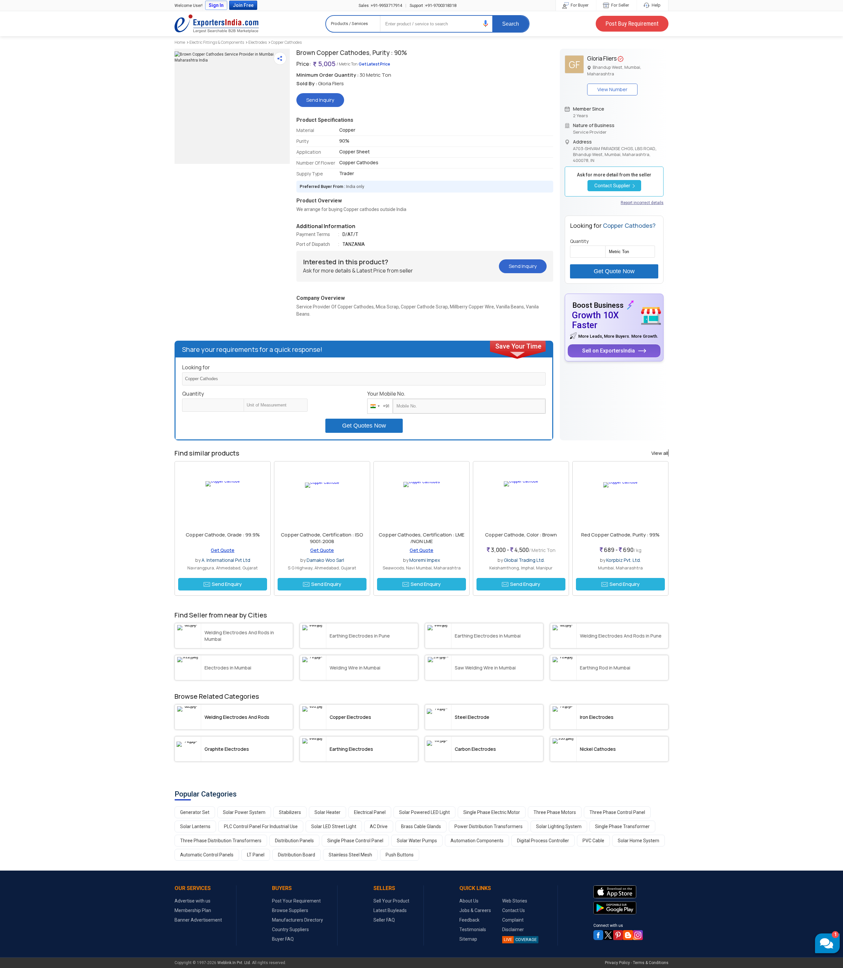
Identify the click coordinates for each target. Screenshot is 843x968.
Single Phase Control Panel (355, 840)
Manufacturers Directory (297, 920)
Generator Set (194, 812)
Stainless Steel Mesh (350, 854)
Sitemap (468, 939)
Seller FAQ (384, 920)
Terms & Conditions (650, 962)
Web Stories (514, 900)
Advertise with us (192, 900)
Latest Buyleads (390, 910)
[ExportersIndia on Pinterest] (618, 935)
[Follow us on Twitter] (608, 935)
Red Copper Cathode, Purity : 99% (620, 534)
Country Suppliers (290, 929)
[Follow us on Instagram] (638, 935)
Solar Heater (327, 812)
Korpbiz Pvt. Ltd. (623, 560)
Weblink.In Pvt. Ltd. (234, 962)
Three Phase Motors (554, 812)
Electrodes (257, 42)
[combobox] (378, 406)
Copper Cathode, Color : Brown (521, 534)
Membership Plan (193, 910)
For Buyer (579, 5)
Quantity (193, 393)
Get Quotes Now (364, 425)
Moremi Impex (424, 560)
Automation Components (476, 840)
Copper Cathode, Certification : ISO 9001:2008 (322, 538)
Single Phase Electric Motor (491, 812)
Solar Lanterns (195, 826)
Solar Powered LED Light (424, 812)
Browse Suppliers (290, 910)
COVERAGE (520, 939)
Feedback (469, 920)
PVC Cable (593, 840)
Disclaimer (513, 929)
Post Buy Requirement (632, 23)
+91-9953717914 (380, 5)
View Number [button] (612, 89)
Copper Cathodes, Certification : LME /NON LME (421, 538)
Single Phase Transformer (622, 826)
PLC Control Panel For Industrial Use (261, 826)
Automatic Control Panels (206, 854)
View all (659, 453)
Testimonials (472, 929)
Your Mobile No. (386, 393)
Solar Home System (638, 840)
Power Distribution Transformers (488, 826)
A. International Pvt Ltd (226, 560)
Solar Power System (244, 812)
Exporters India (217, 23)
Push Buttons (400, 854)
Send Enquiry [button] (227, 584)
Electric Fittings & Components (216, 42)
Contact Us (513, 910)
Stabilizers (290, 812)
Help (656, 5)
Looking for (196, 367)
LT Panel (255, 854)
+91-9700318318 (433, 5)
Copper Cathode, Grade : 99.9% (223, 534)
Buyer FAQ (283, 939)
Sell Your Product (391, 900)
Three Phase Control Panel (617, 812)
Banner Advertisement (198, 920)
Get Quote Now (614, 271)
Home (180, 42)
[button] (485, 23)
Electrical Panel (370, 812)
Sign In (216, 5)
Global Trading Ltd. (524, 560)
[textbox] (276, 405)
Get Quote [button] (222, 550)
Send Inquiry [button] (320, 99)
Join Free (243, 5)
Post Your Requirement (296, 900)
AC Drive (379, 826)
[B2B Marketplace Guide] (628, 935)
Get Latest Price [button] (374, 64)
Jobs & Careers (475, 910)
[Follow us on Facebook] (598, 935)
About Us (468, 900)
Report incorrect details (642, 202)
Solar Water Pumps (417, 840)
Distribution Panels (294, 840)
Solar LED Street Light (333, 826)
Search (510, 24)
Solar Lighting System (559, 826)
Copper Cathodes (286, 42)
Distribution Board (296, 854)
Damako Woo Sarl (325, 560)
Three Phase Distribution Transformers (220, 840)
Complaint (513, 920)
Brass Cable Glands (421, 826)
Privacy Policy (617, 962)
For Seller (619, 5)
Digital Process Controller (543, 840)
